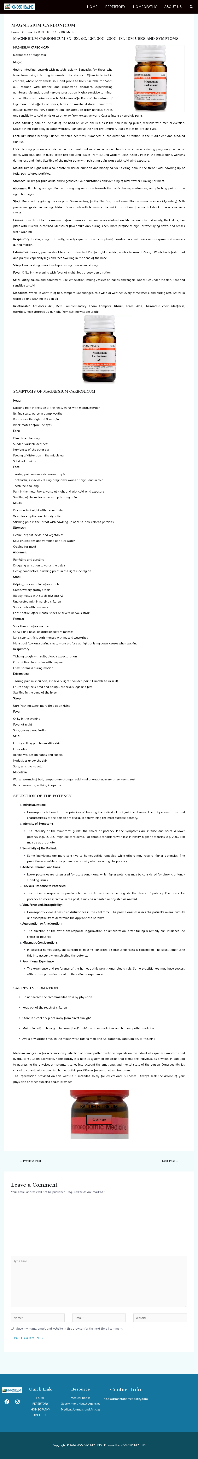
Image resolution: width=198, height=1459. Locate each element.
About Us (173, 6)
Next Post (170, 1161)
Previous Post (30, 1161)
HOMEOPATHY (145, 6)
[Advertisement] (99, 1226)
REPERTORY (115, 6)
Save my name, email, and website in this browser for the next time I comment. (69, 1328)
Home (92, 6)
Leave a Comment (23, 32)
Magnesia (39, 55)
